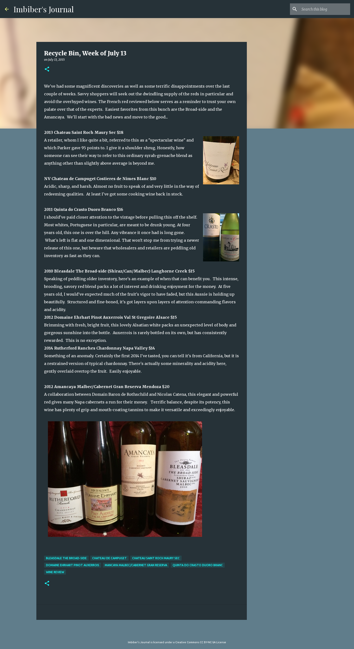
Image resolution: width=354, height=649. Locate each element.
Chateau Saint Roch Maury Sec (156, 558)
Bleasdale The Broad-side (66, 558)
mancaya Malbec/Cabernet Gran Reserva (136, 565)
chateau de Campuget (109, 558)
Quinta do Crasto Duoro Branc (198, 565)
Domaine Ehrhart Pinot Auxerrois (72, 565)
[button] (47, 69)
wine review (55, 572)
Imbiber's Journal (43, 9)
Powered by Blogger (180, 632)
